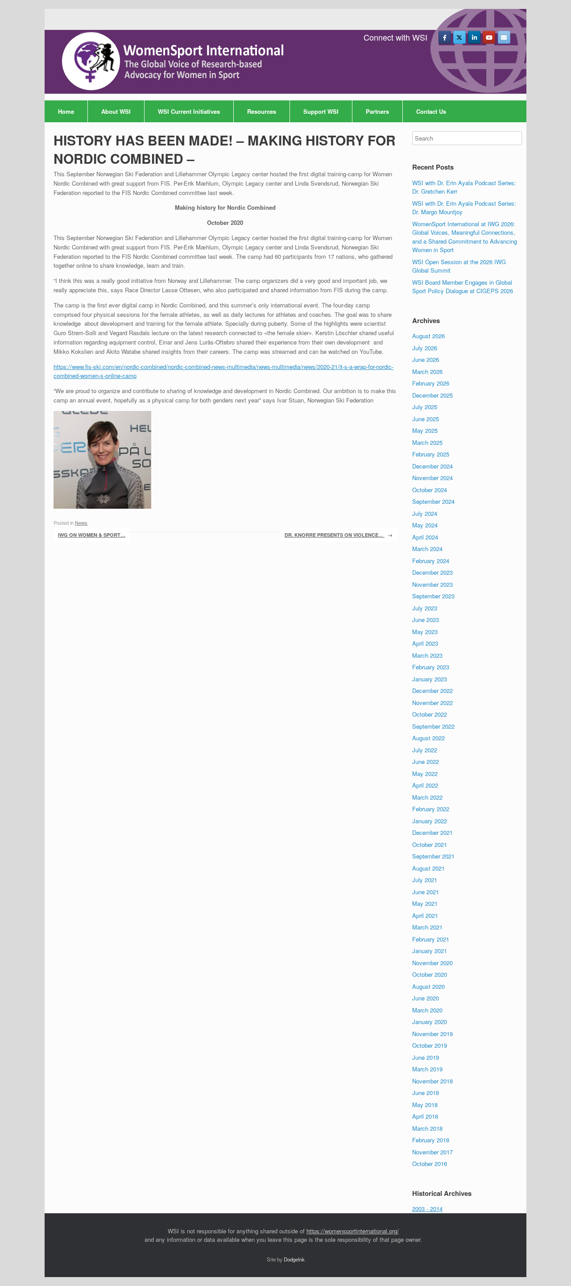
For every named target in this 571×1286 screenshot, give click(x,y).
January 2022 (429, 821)
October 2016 (429, 1163)
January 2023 (429, 679)
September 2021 (433, 856)
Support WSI (321, 111)
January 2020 (429, 1021)
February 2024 (430, 560)
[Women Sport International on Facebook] (445, 37)
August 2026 (428, 336)
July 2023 (424, 608)
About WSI (116, 111)
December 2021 (432, 832)
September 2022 (433, 726)
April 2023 (425, 643)
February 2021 (430, 939)
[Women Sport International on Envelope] (504, 37)
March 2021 (427, 927)
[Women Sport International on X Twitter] (459, 37)
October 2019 (429, 1045)
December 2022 (432, 690)
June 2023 (425, 619)
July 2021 (424, 879)
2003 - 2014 (427, 1208)
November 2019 (432, 1033)
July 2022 (424, 750)
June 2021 (425, 892)
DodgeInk (294, 1259)
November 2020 (432, 962)
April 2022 (425, 785)
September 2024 (433, 501)
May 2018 (425, 1104)
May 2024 (425, 525)
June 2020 (425, 998)
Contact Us (431, 111)
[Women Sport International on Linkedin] (474, 37)
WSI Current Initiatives (189, 111)
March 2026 (427, 371)
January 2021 (429, 950)
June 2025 (425, 419)
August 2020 (428, 986)
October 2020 (429, 974)
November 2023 (432, 584)
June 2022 (425, 761)
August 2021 (428, 868)
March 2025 (427, 442)
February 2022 (430, 809)
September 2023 (433, 596)
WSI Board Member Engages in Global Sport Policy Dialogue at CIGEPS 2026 (462, 286)
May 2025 (425, 430)
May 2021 (425, 903)
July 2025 (424, 406)
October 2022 (429, 714)
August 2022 (428, 738)
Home (66, 111)
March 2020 (427, 1010)
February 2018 (430, 1140)
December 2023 (432, 572)
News (81, 522)
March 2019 (427, 1069)
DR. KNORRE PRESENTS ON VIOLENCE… (339, 534)
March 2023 (427, 655)
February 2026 (430, 383)
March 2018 (427, 1128)
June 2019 (425, 1057)
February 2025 (430, 454)
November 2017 (432, 1152)
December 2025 (432, 395)
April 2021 (425, 915)
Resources (261, 111)
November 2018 (432, 1081)
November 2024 (432, 477)
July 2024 (424, 513)
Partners (377, 111)
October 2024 (429, 489)
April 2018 (425, 1116)
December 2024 (432, 466)
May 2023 (425, 631)
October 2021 (429, 844)
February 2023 (430, 667)
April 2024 (425, 537)
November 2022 (432, 702)
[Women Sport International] (174, 61)
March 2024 (427, 548)
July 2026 (424, 348)
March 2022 (427, 797)
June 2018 (425, 1092)
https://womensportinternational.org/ (352, 1231)
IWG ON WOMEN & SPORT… (91, 534)
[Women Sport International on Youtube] (489, 37)
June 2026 (425, 359)
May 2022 (425, 773)
